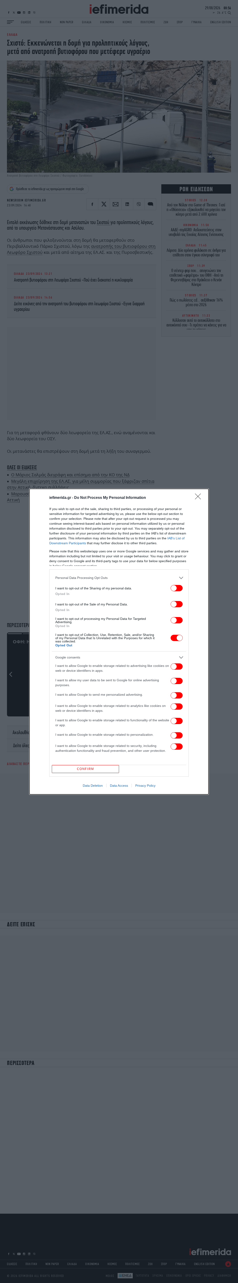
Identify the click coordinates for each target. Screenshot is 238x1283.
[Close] (199, 498)
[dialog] (119, 641)
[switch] (177, 588)
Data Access (119, 785)
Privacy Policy (145, 785)
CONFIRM (85, 769)
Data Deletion (93, 785)
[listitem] (119, 577)
